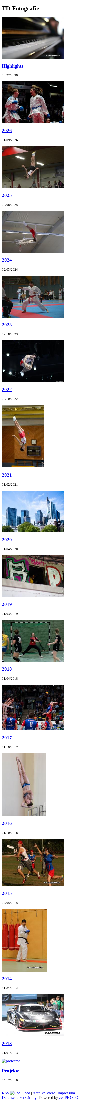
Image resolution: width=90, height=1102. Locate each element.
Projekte (10, 1070)
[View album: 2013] (33, 1035)
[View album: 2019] (33, 595)
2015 (7, 893)
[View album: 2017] (33, 729)
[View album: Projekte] (11, 1061)
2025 (7, 195)
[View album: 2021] (23, 466)
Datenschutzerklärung (19, 1097)
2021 (7, 475)
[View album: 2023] (33, 316)
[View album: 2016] (24, 815)
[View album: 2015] (33, 884)
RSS (6, 1093)
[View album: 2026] (33, 122)
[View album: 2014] (24, 970)
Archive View (44, 1093)
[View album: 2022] (33, 381)
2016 (7, 823)
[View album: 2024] (33, 251)
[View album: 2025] (33, 187)
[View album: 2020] (33, 531)
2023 (7, 324)
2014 (7, 978)
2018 (7, 669)
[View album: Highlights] (33, 57)
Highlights (12, 66)
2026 (7, 130)
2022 (7, 389)
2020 (7, 539)
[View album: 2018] (33, 660)
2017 (7, 737)
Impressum (66, 1093)
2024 (7, 260)
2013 (7, 1043)
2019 (7, 604)
